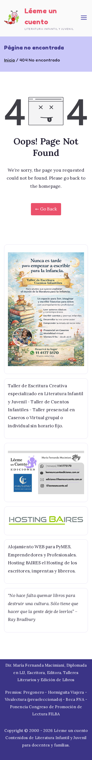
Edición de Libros (58, 679)
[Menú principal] (84, 18)
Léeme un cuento (71, 730)
